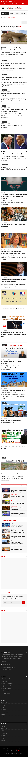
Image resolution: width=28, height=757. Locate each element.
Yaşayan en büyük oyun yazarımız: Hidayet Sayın (17, 502)
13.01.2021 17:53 (8, 150)
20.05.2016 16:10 (7, 359)
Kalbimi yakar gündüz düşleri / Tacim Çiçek (17, 525)
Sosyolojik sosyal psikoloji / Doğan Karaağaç (18, 491)
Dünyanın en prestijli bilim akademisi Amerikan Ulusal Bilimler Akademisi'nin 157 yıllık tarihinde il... (13, 257)
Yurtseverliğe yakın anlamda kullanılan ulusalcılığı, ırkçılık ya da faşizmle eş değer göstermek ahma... (13, 367)
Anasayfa (4, 17)
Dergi (3, 726)
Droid (19, 751)
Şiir (3, 707)
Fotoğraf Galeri (6, 693)
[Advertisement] (14, 574)
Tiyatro (4, 738)
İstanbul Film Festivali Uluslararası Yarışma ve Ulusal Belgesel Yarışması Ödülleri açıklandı (14, 196)
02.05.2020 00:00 (6, 249)
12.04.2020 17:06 (6, 277)
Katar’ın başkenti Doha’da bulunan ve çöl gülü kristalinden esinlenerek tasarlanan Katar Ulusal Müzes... (13, 54)
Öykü (3, 717)
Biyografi (4, 728)
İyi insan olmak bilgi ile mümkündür (17, 508)
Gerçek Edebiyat (14, 749)
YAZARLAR (23, 485)
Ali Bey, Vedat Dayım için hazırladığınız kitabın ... (17, 531)
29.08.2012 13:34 (6, 471)
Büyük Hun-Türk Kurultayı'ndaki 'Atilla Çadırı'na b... (17, 544)
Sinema (4, 735)
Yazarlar (25, 3)
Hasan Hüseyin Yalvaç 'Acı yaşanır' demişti (18, 514)
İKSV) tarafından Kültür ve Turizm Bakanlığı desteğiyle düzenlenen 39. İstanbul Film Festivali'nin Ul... (13, 202)
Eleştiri (4, 60)
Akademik (5, 136)
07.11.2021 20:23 (7, 123)
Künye (20, 753)
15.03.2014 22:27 (6, 445)
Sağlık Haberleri (6, 686)
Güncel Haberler (6, 679)
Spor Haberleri (6, 681)
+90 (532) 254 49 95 (7, 669)
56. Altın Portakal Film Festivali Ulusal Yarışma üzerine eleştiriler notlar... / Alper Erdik (13, 334)
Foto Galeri (6, 3)
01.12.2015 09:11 (6, 388)
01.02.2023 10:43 (7, 75)
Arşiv (4, 178)
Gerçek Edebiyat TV (16, 3)
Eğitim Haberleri (6, 688)
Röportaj (4, 733)
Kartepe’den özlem (16, 549)
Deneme (4, 702)
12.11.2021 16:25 (7, 107)
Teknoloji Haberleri (7, 683)
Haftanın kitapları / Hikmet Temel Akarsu (18, 537)
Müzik (3, 740)
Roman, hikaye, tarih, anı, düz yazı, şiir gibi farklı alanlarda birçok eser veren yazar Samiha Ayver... (14, 100)
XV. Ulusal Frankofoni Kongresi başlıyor (12, 308)
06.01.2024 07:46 (7, 61)
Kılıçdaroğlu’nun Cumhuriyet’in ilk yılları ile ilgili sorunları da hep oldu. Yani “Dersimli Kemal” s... (13, 396)
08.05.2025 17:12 (7, 45)
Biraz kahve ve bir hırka (17, 496)
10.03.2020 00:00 (6, 306)
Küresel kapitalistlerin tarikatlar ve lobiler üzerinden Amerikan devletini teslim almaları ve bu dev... (13, 158)
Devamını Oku (5, 661)
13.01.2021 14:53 (8, 165)
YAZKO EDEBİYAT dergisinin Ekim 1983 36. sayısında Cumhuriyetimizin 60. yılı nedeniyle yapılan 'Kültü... (14, 84)
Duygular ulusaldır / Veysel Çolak (11, 474)
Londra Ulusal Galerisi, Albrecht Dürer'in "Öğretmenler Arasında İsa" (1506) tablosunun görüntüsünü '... (13, 115)
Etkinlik (4, 731)
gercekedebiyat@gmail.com (9, 667)
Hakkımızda (14, 753)
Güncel (4, 31)
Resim (4, 106)
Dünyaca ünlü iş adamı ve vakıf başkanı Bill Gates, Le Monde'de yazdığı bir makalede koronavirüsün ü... (13, 286)
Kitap (3, 705)
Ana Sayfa (4, 1)
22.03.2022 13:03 (7, 91)
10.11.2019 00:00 (6, 330)
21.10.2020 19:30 (6, 192)
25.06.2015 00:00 (6, 418)
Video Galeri (5, 691)
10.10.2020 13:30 (6, 222)
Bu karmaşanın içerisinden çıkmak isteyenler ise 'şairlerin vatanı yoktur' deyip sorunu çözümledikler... (13, 478)
